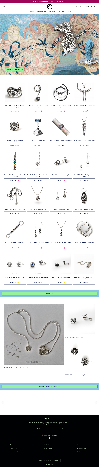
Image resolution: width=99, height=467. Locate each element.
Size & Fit (46, 445)
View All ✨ (49, 293)
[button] (4, 6)
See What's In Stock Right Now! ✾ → (50, 386)
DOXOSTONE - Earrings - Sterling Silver (38, 277)
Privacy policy (47, 452)
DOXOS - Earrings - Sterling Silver (61, 277)
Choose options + (14, 111)
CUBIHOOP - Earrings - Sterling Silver (84, 242)
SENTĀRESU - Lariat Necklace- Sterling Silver (38, 106)
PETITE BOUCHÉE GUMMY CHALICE (37, 140)
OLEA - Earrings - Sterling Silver (61, 209)
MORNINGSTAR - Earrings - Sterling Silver (15, 277)
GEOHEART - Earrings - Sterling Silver (61, 175)
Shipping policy (81, 448)
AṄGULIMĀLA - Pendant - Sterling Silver (84, 140)
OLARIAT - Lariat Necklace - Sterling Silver (14, 209)
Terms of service (82, 445)
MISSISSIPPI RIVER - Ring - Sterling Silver (61, 140)
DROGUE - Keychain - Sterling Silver (14, 242)
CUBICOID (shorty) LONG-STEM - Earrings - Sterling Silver (38, 243)
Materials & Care (15, 452)
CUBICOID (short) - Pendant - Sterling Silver (61, 243)
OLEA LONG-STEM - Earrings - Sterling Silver (84, 175)
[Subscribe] (62, 428)
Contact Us (13, 448)
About (12, 445)
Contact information (83, 452)
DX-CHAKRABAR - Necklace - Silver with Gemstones (14, 175)
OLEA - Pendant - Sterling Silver (38, 209)
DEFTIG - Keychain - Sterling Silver (84, 209)
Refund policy (47, 448)
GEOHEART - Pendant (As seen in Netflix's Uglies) (38, 175)
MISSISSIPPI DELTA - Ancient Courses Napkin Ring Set (14, 106)
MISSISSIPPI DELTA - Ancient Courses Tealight (14, 141)
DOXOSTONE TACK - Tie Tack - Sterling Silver (84, 277)
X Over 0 (51, 464)
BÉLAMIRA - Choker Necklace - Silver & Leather (61, 106)
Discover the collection (15, 69)
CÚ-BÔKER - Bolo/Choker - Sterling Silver (84, 105)
